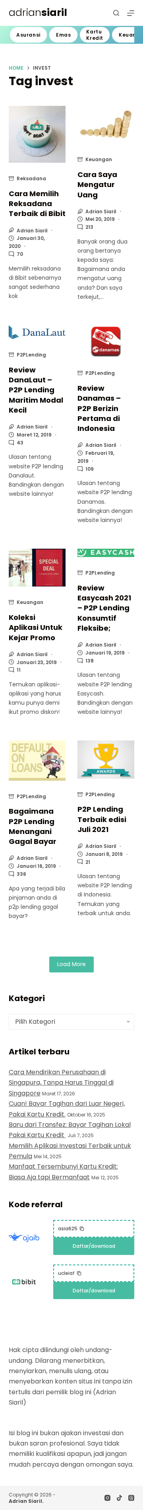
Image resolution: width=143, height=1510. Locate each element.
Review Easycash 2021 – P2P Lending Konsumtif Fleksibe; (104, 608)
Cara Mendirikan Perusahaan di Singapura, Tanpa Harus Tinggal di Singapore (61, 1083)
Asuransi (28, 34)
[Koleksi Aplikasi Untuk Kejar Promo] (37, 568)
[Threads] (131, 1498)
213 (89, 227)
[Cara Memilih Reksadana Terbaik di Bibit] (37, 134)
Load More (71, 964)
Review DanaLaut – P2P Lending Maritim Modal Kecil (36, 390)
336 (21, 874)
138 (89, 660)
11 (19, 669)
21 (87, 862)
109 (89, 469)
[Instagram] (107, 1498)
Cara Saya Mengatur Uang (97, 184)
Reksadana (31, 178)
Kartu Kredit (94, 35)
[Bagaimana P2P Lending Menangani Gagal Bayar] (37, 760)
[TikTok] (119, 1498)
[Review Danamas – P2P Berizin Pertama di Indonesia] (105, 341)
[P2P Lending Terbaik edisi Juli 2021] (105, 759)
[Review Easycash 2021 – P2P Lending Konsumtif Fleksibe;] (105, 553)
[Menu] (130, 13)
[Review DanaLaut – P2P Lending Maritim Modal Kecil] (37, 332)
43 (20, 442)
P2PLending (31, 354)
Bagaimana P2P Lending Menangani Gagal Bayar (32, 826)
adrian (38, 12)
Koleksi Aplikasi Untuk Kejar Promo (35, 627)
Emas (63, 34)
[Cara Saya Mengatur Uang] (105, 125)
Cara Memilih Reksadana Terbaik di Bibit (37, 203)
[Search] (116, 13)
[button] (71, 1229)
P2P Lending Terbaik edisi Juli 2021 (101, 819)
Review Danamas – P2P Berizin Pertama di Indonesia (99, 408)
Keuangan (98, 159)
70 (20, 254)
